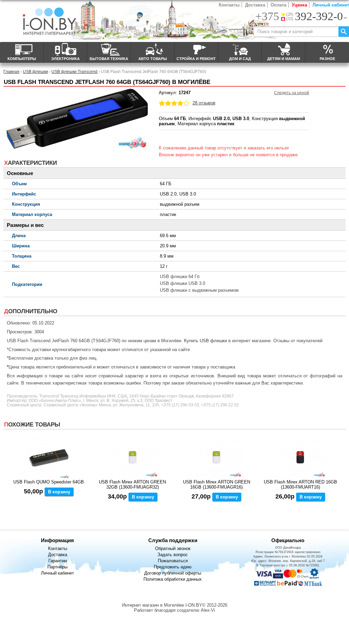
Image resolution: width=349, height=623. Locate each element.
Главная (11, 71)
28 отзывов (204, 102)
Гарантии (57, 560)
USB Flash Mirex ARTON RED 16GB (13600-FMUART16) (300, 484)
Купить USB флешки (205, 340)
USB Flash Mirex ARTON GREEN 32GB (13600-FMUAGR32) (132, 484)
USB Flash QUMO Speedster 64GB (48, 481)
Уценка (299, 5)
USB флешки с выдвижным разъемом (199, 290)
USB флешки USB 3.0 (182, 283)
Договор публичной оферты (172, 573)
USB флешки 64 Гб (179, 276)
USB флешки (35, 71)
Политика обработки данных (172, 579)
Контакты (229, 5)
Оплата (278, 5)
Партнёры (57, 566)
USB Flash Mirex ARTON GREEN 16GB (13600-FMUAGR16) (216, 484)
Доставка (255, 5)
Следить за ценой (291, 92)
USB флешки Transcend (74, 71)
